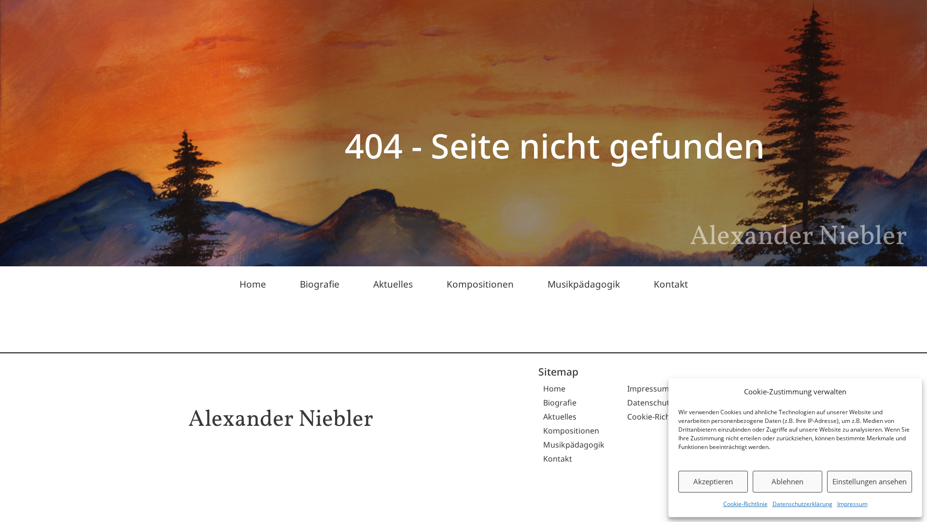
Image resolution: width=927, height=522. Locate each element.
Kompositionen (480, 284)
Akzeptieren (713, 481)
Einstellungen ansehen (869, 481)
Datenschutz (650, 402)
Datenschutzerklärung (802, 504)
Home (252, 284)
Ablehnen (787, 481)
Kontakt (671, 284)
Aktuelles (393, 284)
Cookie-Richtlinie (745, 504)
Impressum (852, 504)
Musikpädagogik (584, 284)
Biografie (319, 284)
